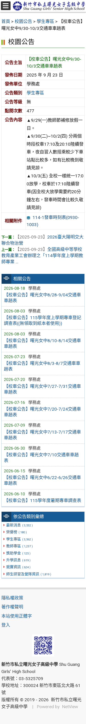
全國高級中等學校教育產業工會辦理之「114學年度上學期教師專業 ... (42, 255)
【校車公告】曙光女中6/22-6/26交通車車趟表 (42, 480)
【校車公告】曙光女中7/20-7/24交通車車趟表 (42, 411)
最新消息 (19, 525)
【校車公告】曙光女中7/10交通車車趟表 (41, 457)
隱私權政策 (12, 598)
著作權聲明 (12, 607)
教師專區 (19, 546)
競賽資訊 (18, 567)
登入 (5, 625)
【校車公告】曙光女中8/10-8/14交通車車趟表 (42, 343)
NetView (70, 706)
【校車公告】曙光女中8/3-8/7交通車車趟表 (42, 366)
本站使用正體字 (16, 616)
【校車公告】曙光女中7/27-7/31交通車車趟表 (42, 389)
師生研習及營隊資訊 (28, 574)
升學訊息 (18, 560)
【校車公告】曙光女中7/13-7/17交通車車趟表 (42, 434)
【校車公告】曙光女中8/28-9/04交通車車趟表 (42, 297)
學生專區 (19, 539)
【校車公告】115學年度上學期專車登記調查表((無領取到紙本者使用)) (42, 320)
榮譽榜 (16, 532)
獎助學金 (18, 553)
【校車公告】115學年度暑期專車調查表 (42, 500)
